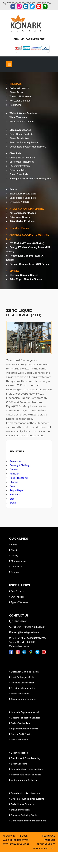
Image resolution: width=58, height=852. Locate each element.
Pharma (14, 482)
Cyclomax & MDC (19, 202)
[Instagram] (19, 6)
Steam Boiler (16, 92)
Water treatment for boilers (24, 780)
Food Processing (19, 477)
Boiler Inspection (19, 752)
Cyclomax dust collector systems (27, 798)
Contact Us (16, 566)
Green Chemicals (19, 174)
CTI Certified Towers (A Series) (27, 243)
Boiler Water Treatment (22, 161)
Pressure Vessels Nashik (23, 682)
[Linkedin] (25, 6)
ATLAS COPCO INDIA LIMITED (27, 208)
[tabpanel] (29, 180)
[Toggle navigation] (9, 64)
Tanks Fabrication (20, 693)
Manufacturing (18, 561)
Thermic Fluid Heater (21, 96)
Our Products (17, 591)
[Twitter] (32, 6)
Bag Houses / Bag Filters (23, 197)
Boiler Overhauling (20, 723)
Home (14, 544)
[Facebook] (12, 6)
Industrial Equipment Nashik (25, 712)
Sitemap (15, 572)
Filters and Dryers (20, 217)
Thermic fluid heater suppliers (26, 774)
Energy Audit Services (22, 734)
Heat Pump (15, 104)
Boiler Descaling (19, 763)
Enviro (13, 189)
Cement (14, 469)
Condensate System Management (28, 146)
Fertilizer (14, 473)
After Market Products (22, 221)
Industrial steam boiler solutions (27, 769)
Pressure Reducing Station (24, 142)
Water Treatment (18, 117)
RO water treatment (20, 166)
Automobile (15, 461)
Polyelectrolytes (18, 170)
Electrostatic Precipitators (23, 193)
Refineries (15, 494)
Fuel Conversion (19, 739)
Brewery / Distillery (19, 465)
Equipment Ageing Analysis (24, 728)
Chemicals (15, 153)
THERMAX (16, 84)
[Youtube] (38, 6)
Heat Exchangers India (22, 677)
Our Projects (17, 596)
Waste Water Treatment (22, 121)
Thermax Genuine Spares (24, 275)
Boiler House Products (21, 134)
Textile (13, 503)
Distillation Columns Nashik (25, 671)
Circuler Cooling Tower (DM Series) (29, 264)
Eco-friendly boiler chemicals (25, 793)
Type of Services (19, 602)
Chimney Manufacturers (23, 699)
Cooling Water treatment (22, 157)
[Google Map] (45, 6)
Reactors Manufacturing (23, 688)
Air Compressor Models (23, 213)
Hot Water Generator (20, 100)
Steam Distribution (19, 138)
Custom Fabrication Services (25, 717)
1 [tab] (29, 278)
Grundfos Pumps (19, 228)
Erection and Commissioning (25, 758)
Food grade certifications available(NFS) (31, 178)
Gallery (14, 555)
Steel (12, 498)
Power (13, 486)
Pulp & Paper (17, 490)
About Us (15, 550)
